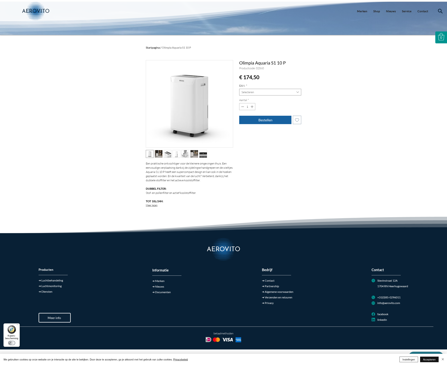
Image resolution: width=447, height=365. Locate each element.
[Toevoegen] (297, 120)
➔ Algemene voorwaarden (277, 291)
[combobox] (270, 92)
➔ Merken (158, 280)
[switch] (11, 343)
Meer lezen (151, 205)
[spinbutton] (247, 106)
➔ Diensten (45, 291)
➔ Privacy (268, 303)
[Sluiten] (443, 359)
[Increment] (252, 106)
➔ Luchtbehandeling (51, 280)
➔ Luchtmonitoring (50, 286)
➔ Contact (268, 280)
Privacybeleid (180, 359)
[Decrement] (242, 106)
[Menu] (18, 325)
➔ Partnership (270, 286)
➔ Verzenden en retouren (277, 297)
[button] (441, 36)
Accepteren (429, 359)
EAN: (243, 85)
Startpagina (153, 47)
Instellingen (408, 359)
